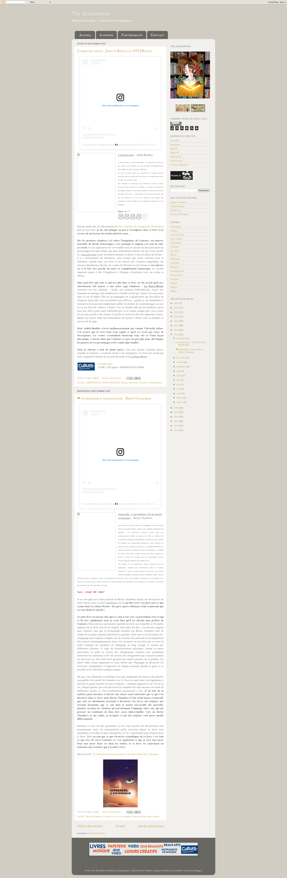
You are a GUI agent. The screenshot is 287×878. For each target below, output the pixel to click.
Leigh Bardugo (177, 206)
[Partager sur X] (133, 378)
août (179, 371)
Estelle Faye (176, 210)
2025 (176, 307)
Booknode (175, 144)
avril (179, 389)
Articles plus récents (90, 826)
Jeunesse (143, 382)
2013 (176, 430)
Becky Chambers (94, 816)
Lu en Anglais (124, 816)
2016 (176, 416)
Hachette (133, 382)
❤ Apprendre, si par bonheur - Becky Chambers (114, 398)
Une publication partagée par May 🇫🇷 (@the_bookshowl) (109, 144)
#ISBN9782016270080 (97, 382)
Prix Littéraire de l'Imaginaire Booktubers (141, 226)
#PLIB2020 (114, 382)
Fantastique (175, 226)
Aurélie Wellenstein (179, 214)
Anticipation (176, 242)
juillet (179, 375)
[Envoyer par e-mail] (127, 378)
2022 (176, 321)
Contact (157, 35)
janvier (180, 402)
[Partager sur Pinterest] (139, 378)
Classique (174, 263)
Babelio (174, 148)
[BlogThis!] (130, 378)
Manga (173, 291)
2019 (176, 334)
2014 (176, 425)
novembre (182, 357)
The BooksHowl (90, 14)
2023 (176, 316)
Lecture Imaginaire (179, 164)
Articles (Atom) (97, 833)
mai (179, 384)
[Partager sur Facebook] (136, 378)
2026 (176, 303)
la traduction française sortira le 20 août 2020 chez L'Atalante (126, 754)
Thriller (173, 283)
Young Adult (176, 275)
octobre (180, 362)
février (180, 397)
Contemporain (177, 271)
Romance (174, 267)
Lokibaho (178, 870)
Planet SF (174, 152)
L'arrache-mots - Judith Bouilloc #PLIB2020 (114, 51)
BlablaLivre (175, 156)
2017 (176, 412)
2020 (176, 330)
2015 (176, 421)
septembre (182, 366)
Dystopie (174, 246)
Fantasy (124, 382)
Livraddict (175, 140)
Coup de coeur (110, 816)
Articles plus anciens (151, 826)
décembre (181, 338)
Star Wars (174, 250)
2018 (176, 407)
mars (179, 393)
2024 (176, 312)
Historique (175, 258)
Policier (173, 287)
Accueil (85, 35)
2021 (176, 325)
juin (179, 380)
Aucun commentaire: (112, 378)
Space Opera (153, 816)
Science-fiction (139, 816)
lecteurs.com (176, 160)
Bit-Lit (173, 254)
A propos (106, 35)
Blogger (198, 870)
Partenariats (131, 35)
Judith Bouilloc (155, 382)
